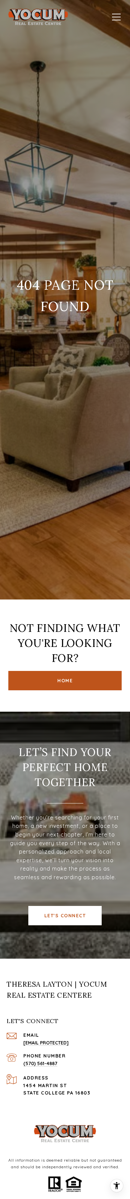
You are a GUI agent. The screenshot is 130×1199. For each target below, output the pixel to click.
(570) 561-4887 (40, 1063)
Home (65, 681)
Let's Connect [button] (65, 916)
